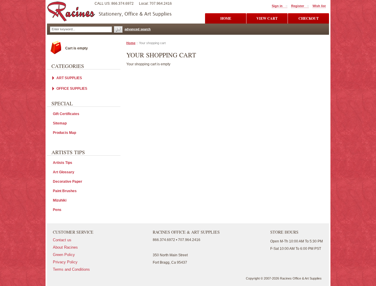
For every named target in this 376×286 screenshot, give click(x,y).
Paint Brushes (65, 191)
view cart (267, 18)
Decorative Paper (67, 181)
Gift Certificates (66, 114)
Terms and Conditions (71, 269)
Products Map (64, 133)
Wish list (319, 6)
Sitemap (60, 123)
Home (130, 43)
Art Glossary (63, 172)
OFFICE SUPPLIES (71, 89)
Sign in (277, 6)
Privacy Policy (65, 262)
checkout (308, 18)
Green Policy (64, 254)
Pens (57, 210)
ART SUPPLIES (69, 78)
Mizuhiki (59, 200)
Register (297, 6)
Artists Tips (62, 163)
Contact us (62, 240)
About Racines (65, 247)
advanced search (138, 29)
